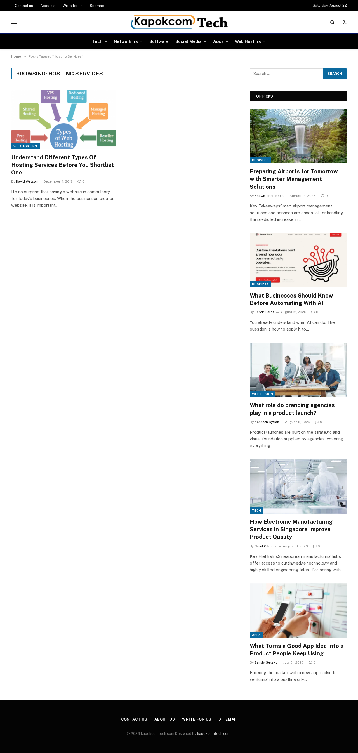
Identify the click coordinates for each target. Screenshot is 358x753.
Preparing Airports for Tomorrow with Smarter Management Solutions (294, 179)
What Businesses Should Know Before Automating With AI (291, 299)
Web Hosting (248, 41)
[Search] (332, 22)
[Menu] (14, 22)
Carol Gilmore (266, 546)
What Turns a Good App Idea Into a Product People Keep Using (296, 650)
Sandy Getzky (266, 662)
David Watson (27, 181)
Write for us (73, 6)
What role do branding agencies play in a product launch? (292, 409)
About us (47, 6)
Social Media (188, 41)
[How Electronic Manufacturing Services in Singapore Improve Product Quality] (298, 486)
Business (260, 160)
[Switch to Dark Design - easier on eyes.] (344, 22)
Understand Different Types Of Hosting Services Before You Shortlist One (62, 165)
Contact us (24, 6)
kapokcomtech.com (213, 733)
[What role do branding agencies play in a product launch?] (298, 370)
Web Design (262, 394)
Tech (97, 41)
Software (159, 41)
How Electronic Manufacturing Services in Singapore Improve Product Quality (291, 529)
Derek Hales (264, 312)
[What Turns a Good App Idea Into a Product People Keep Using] (298, 610)
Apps (218, 41)
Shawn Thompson (269, 196)
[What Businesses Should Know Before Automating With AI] (298, 260)
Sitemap (97, 6)
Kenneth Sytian (267, 422)
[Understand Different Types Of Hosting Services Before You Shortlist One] (63, 119)
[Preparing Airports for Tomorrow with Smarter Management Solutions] (298, 136)
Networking (126, 41)
